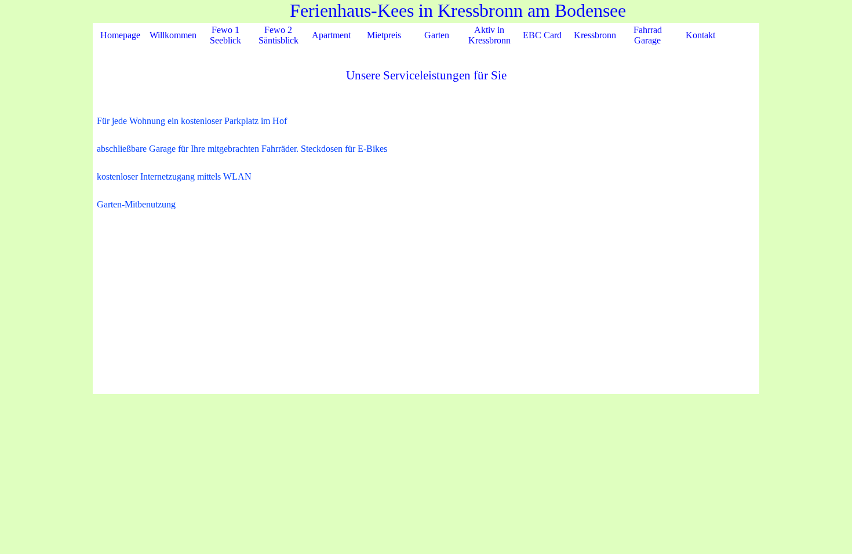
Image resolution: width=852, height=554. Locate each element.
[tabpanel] (426, 182)
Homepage (120, 35)
